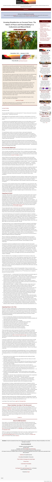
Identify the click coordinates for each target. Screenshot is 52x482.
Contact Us (20, 417)
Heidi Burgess (33, 448)
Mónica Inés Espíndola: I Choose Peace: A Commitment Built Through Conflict (45, 25)
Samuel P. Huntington (15, 155)
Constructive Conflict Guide (30, 15)
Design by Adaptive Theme (47, 481)
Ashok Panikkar (6, 108)
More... (40, 42)
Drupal (28, 471)
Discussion (25, 60)
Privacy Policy (26, 461)
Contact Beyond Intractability (26, 463)
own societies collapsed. (17, 205)
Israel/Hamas (20, 60)
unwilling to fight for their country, (18, 204)
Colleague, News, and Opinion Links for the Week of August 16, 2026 (45, 30)
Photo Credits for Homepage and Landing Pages (26, 459)
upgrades (14, 15)
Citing (20, 457)
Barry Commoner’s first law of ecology (19, 335)
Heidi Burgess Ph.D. (28, 468)
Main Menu (25, 9)
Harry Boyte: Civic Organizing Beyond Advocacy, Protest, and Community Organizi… (45, 39)
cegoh (16, 401)
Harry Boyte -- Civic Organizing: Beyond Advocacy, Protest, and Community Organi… (44, 34)
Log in (2, 478)
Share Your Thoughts (19, 100)
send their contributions (7, 407)
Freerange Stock (23, 401)
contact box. (9, 409)
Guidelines (22, 454)
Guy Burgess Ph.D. (18, 468)
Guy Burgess (26, 448)
